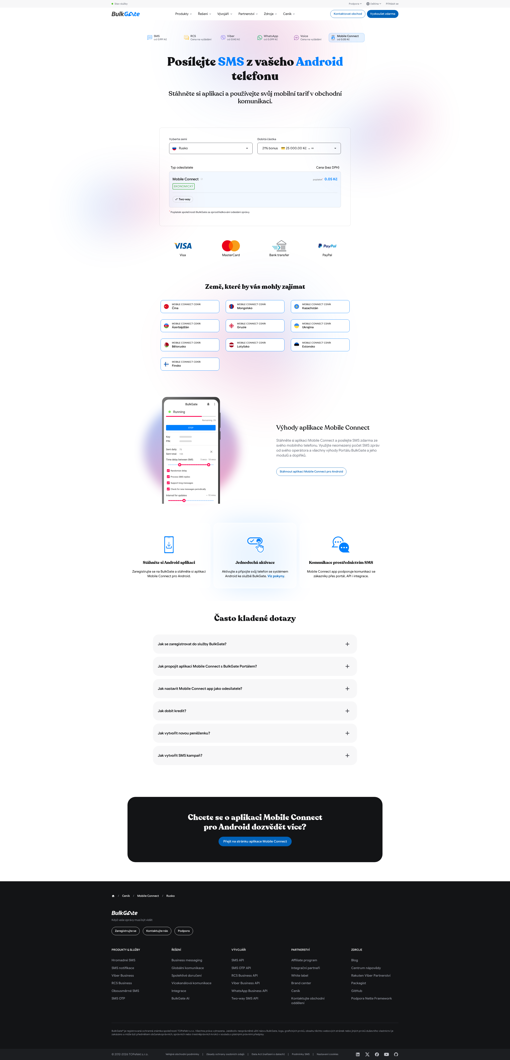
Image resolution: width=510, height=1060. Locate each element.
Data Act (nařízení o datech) (268, 1054)
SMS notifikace (123, 968)
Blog (354, 960)
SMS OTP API (241, 968)
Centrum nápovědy (366, 968)
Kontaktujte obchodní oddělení (308, 1001)
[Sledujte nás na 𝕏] (367, 1054)
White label (299, 976)
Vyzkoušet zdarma (382, 14)
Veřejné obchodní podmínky (182, 1054)
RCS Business (122, 983)
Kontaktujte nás (157, 931)
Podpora (354, 3)
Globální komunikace (188, 968)
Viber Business (123, 976)
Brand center (301, 983)
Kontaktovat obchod (348, 14)
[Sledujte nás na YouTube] (386, 1054)
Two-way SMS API (244, 998)
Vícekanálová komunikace (191, 983)
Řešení (203, 14)
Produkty (181, 14)
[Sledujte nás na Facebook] (377, 1054)
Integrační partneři (305, 968)
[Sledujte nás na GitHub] (396, 1054)
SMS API (237, 960)
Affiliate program (304, 960)
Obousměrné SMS (125, 991)
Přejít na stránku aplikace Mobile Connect (255, 841)
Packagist (358, 983)
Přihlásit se (392, 3)
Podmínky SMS (301, 1054)
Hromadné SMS (123, 960)
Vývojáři (223, 14)
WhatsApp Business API (249, 991)
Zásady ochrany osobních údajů (225, 1054)
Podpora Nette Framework (371, 998)
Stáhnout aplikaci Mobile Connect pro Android (311, 471)
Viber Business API (245, 983)
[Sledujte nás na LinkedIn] (357, 1054)
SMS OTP (118, 998)
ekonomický (183, 186)
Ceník (287, 14)
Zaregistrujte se (125, 931)
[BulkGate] (126, 14)
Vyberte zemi (178, 139)
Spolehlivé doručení (187, 976)
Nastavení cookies (327, 1054)
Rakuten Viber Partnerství (370, 976)
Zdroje (269, 14)
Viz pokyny (276, 576)
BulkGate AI (180, 998)
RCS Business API (244, 976)
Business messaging (187, 960)
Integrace (179, 991)
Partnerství (246, 14)
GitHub (356, 991)
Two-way (184, 199)
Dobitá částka (266, 139)
